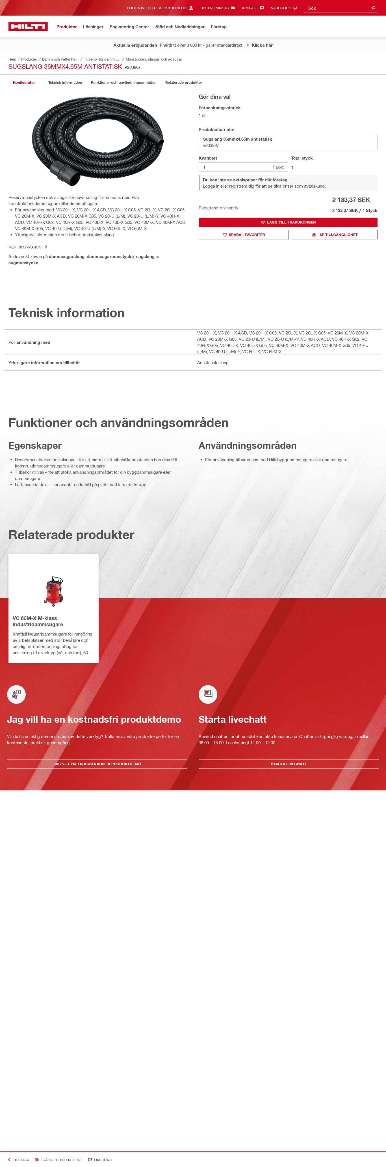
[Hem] (28, 26)
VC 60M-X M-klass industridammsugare (38, 621)
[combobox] (341, 7)
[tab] (24, 82)
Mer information (24, 247)
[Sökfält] (373, 7)
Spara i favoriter (247, 234)
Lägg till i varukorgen (291, 222)
